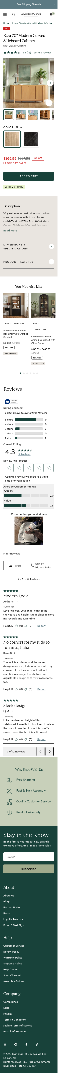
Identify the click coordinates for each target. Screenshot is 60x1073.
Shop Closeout (12, 975)
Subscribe (28, 869)
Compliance (10, 1001)
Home (6, 23)
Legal (6, 1007)
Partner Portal (11, 907)
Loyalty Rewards (13, 919)
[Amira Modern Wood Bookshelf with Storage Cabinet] (16, 305)
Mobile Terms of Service (17, 1025)
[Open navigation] (5, 14)
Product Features (18, 261)
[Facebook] (26, 1045)
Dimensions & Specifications (15, 246)
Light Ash (19, 323)
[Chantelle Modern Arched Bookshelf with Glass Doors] (44, 305)
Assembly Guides (13, 981)
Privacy (7, 1013)
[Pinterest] (15, 1045)
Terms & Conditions (14, 1019)
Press (6, 913)
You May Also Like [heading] (28, 287)
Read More (10, 230)
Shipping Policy (12, 963)
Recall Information (14, 1031)
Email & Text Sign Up (15, 925)
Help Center (10, 969)
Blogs (6, 901)
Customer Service (13, 945)
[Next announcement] (54, 4)
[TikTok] (37, 1045)
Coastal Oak (39, 329)
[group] (16, 331)
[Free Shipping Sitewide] (29, 4)
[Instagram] (5, 1045)
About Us (8, 895)
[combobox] (13, 14)
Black (8, 323)
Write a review (42, 52)
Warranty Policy (12, 957)
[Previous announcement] (3, 4)
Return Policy (11, 951)
